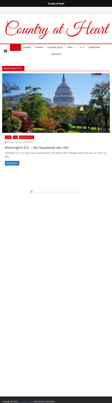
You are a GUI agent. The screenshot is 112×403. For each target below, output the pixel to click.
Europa (39, 47)
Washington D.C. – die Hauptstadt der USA (36, 147)
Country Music (55, 47)
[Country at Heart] (5, 51)
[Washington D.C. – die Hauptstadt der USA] (56, 103)
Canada (27, 47)
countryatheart (27, 142)
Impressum (94, 47)
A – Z (82, 47)
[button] (17, 47)
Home (8, 137)
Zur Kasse (56, 54)
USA (14, 47)
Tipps (70, 47)
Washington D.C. (26, 137)
